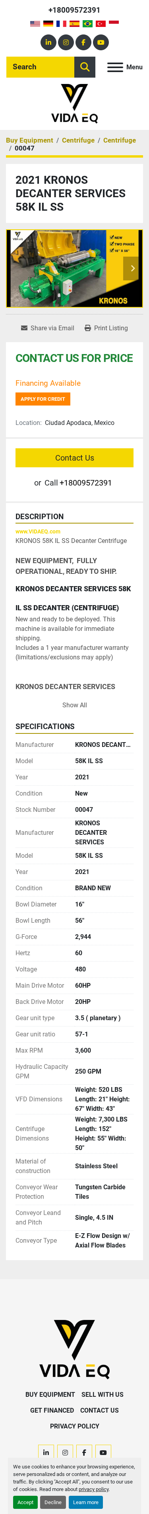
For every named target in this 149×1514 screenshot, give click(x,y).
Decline (53, 1502)
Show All (74, 705)
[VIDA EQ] (74, 1349)
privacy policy (93, 1489)
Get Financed (52, 1410)
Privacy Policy (74, 1426)
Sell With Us (102, 1394)
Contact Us (74, 458)
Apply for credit (43, 399)
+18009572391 (74, 10)
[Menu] (115, 67)
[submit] (84, 67)
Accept (25, 1502)
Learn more (86, 1502)
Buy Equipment (50, 1394)
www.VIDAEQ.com (37, 531)
